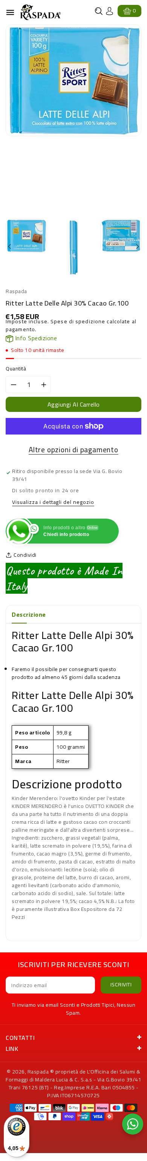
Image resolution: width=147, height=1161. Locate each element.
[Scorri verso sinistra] (10, 247)
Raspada (38, 1072)
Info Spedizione (35, 337)
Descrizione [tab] (29, 614)
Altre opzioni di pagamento (73, 449)
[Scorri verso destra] (137, 247)
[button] (99, 11)
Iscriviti (121, 984)
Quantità (16, 369)
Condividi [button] (25, 555)
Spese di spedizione (78, 321)
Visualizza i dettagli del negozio (53, 502)
